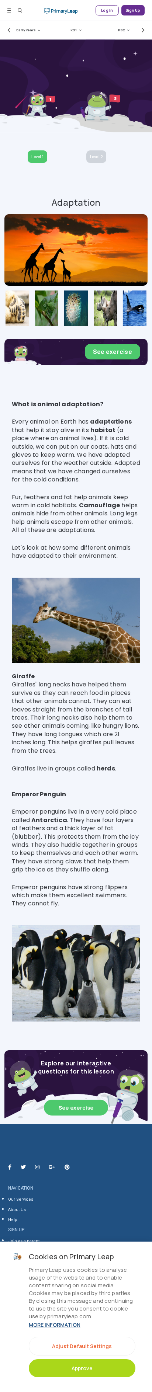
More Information (54, 1324)
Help (12, 1219)
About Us (17, 1209)
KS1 (73, 30)
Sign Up (133, 10)
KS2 (121, 30)
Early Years (26, 30)
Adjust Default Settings (82, 1346)
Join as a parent (23, 1241)
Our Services (20, 1199)
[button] (7, 30)
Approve (82, 1368)
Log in (107, 10)
